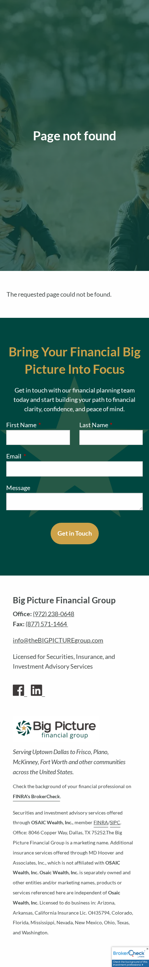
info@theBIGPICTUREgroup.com (58, 640)
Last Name (111, 425)
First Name (38, 425)
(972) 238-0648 (53, 614)
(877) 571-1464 (47, 624)
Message (18, 487)
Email (42, 456)
